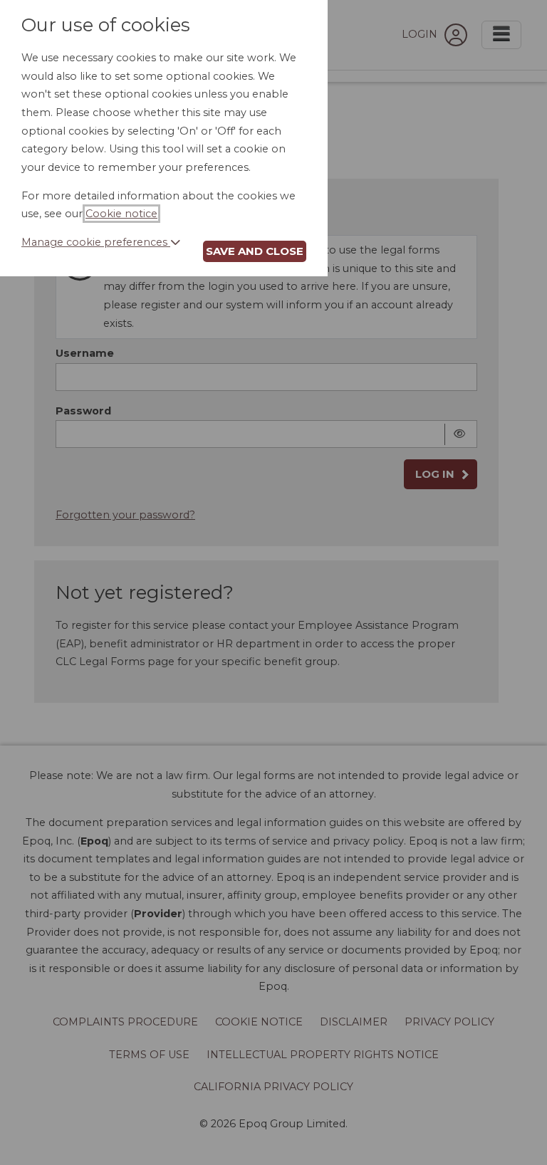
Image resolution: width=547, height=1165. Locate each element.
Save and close (254, 251)
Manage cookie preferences (95, 242)
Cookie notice (121, 213)
